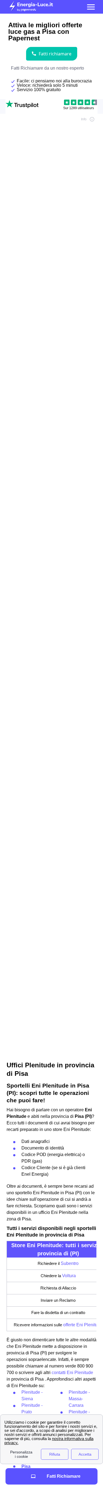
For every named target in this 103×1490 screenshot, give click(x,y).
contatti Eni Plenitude (72, 1372)
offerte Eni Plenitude (83, 1324)
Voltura (69, 1275)
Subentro (70, 1263)
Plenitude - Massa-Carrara (79, 1399)
